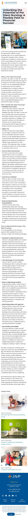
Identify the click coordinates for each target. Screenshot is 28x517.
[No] (26, 511)
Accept (11, 514)
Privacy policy (18, 514)
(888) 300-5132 (16, 489)
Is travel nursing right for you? (11, 469)
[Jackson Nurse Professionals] (10, 3)
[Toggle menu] (25, 3)
